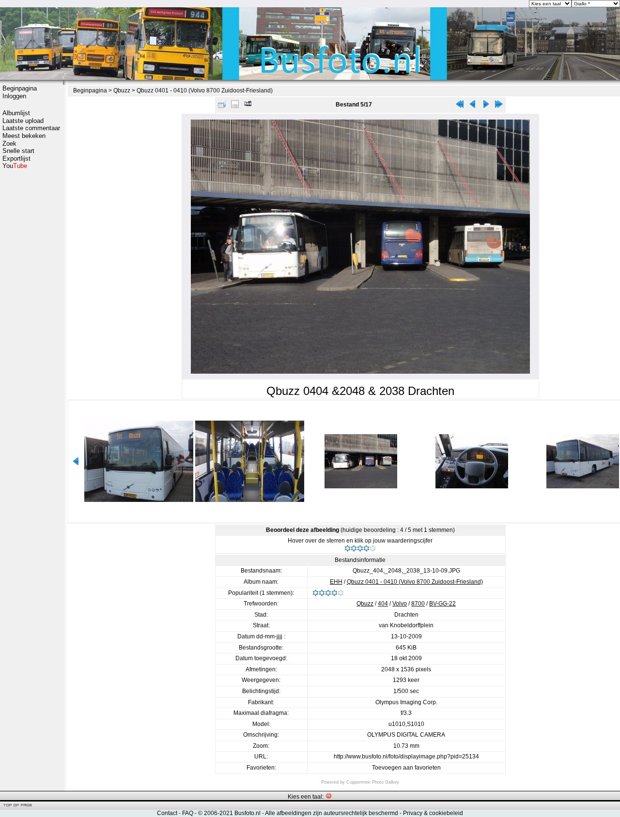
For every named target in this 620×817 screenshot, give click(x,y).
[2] (354, 548)
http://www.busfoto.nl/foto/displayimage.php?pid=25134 (406, 756)
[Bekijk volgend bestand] (486, 106)
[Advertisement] (31, 323)
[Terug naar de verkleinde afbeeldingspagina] (222, 106)
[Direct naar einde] (499, 106)
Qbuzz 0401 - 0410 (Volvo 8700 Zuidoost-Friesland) (205, 90)
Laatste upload (23, 120)
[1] (347, 548)
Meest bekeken (24, 135)
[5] (373, 548)
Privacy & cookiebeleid (433, 813)
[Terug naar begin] (459, 106)
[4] (366, 548)
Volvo (399, 603)
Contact (167, 813)
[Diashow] (248, 106)
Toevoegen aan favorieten (406, 767)
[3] (360, 548)
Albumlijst (16, 113)
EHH (336, 581)
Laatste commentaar (31, 128)
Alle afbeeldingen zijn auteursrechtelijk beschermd (331, 813)
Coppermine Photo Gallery (372, 782)
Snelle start (18, 150)
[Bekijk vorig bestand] (472, 106)
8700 (418, 603)
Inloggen (14, 96)
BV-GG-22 (442, 603)
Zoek (9, 143)
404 (383, 603)
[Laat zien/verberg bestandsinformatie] (235, 106)
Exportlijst (16, 158)
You (14, 165)
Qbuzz (121, 90)
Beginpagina (19, 88)
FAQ (187, 813)
